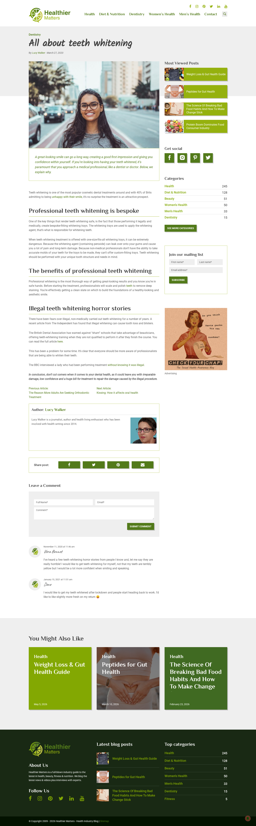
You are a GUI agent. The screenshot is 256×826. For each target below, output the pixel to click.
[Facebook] (169, 158)
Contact (210, 14)
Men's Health (196, 211)
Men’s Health (189, 14)
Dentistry (137, 14)
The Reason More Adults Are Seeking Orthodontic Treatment (59, 393)
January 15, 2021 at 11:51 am (58, 579)
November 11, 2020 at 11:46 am (59, 546)
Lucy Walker (38, 52)
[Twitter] (208, 158)
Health (89, 14)
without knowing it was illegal (126, 365)
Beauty (196, 198)
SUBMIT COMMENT (141, 526)
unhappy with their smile (67, 197)
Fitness (196, 799)
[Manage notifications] (248, 818)
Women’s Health (162, 14)
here (60, 341)
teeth (129, 285)
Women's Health (196, 205)
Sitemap (104, 821)
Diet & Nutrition (112, 14)
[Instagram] (182, 158)
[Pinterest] (195, 158)
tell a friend (142, 463)
